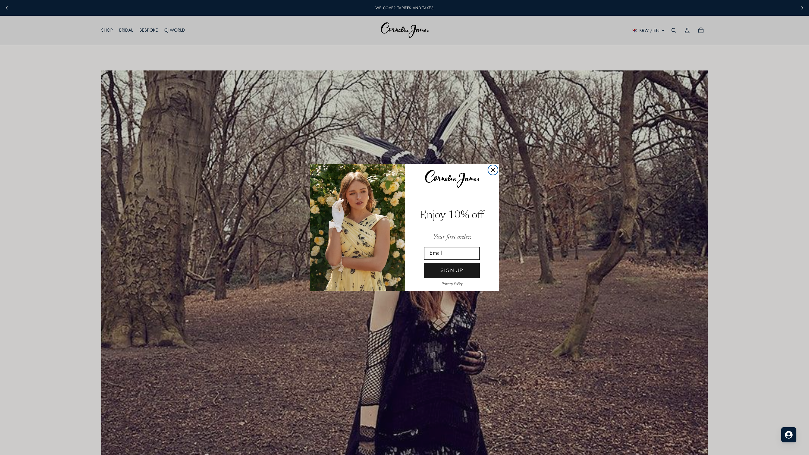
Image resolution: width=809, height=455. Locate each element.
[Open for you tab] (788, 434)
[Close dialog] (493, 170)
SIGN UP (452, 270)
